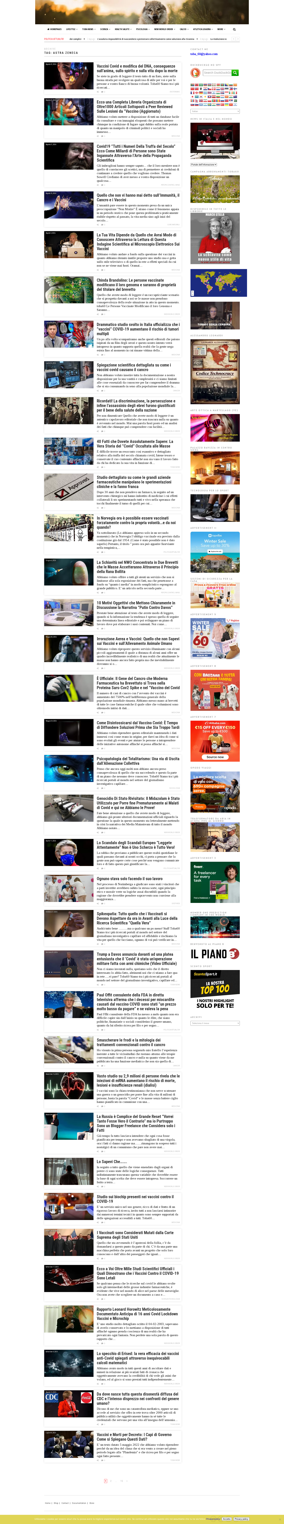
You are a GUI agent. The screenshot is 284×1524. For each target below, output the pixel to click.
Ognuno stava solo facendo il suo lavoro (130, 878)
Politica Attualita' (172, 552)
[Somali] (201, 104)
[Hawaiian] (210, 92)
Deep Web (176, 903)
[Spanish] (205, 104)
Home (47, 1503)
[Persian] (205, 100)
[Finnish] (235, 88)
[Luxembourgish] (222, 96)
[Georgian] (197, 92)
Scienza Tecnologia (171, 1299)
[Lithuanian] (218, 96)
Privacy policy (213, 1519)
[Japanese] (192, 96)
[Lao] (210, 96)
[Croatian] (205, 88)
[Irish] (231, 92)
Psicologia (141, 29)
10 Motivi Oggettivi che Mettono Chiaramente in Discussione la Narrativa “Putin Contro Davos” (136, 605)
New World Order (163, 29)
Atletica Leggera (202, 29)
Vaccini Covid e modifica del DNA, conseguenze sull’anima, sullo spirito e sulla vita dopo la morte (137, 68)
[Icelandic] (222, 92)
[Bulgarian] (231, 84)
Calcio (183, 29)
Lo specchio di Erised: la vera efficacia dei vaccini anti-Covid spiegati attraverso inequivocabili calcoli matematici (138, 1358)
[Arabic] (201, 84)
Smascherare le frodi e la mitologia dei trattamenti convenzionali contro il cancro (131, 1042)
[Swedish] (210, 104)
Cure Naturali (173, 225)
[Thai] (218, 104)
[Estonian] (227, 88)
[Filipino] (231, 88)
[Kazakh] (197, 96)
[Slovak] (192, 104)
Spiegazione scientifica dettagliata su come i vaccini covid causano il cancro (134, 367)
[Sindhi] (235, 100)
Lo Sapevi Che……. (112, 1161)
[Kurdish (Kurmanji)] (205, 96)
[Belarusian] (218, 84)
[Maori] (235, 96)
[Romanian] (218, 100)
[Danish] (214, 88)
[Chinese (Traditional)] (197, 88)
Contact (65, 1503)
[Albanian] (197, 84)
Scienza (104, 29)
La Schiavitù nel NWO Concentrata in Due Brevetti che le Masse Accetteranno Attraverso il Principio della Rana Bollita (137, 567)
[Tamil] (214, 104)
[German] (201, 92)
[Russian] (222, 100)
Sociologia (174, 788)
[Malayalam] (231, 96)
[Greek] (205, 92)
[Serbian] (231, 100)
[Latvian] (214, 96)
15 (121, 1481)
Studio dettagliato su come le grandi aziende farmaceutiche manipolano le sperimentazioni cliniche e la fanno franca (134, 482)
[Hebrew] (214, 92)
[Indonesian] (227, 92)
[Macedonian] (227, 96)
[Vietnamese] (231, 104)
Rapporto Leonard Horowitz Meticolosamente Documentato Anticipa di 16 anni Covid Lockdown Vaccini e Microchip (137, 1314)
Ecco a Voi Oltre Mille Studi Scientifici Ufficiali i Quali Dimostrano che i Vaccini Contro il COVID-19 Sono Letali (138, 1273)
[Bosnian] (227, 84)
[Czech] (210, 88)
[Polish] (210, 100)
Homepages (56, 29)
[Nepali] (197, 100)
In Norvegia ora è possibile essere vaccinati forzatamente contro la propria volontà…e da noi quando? (136, 523)
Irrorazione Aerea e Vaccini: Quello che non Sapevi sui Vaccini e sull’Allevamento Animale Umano (138, 641)
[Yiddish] (235, 104)
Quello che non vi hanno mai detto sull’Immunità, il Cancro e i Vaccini (138, 197)
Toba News (87, 29)
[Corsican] (201, 88)
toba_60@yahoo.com (204, 54)
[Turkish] (222, 104)
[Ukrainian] (227, 104)
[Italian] (235, 92)
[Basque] (214, 84)
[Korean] (201, 96)
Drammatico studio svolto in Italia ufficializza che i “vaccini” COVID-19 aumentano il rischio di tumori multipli (138, 329)
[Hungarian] (218, 92)
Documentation (79, 1503)
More (220, 29)
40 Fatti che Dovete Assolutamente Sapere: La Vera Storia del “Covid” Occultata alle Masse (135, 444)
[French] (192, 92)
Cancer (176, 391)
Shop (56, 1503)
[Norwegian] (201, 100)
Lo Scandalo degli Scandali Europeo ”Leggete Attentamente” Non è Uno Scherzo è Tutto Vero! (136, 845)
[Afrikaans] (192, 84)
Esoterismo (175, 92)
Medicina (176, 136)
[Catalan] (235, 84)
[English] (222, 88)
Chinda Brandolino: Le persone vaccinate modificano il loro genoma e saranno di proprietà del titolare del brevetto (136, 285)
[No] (280, 1519)
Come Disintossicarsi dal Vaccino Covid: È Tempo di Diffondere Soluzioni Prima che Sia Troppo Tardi (138, 725)
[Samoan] (227, 100)
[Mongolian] (192, 100)
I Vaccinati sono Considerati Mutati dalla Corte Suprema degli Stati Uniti (135, 1235)
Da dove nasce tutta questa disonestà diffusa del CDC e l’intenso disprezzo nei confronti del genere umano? (138, 1399)
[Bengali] (222, 84)
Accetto (226, 1519)
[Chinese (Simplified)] (192, 88)
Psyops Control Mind (170, 185)
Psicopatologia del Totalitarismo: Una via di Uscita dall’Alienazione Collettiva (138, 761)
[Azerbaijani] (210, 84)
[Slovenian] (197, 104)
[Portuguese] (214, 100)
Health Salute (122, 29)
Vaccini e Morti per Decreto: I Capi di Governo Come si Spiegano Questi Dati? (134, 1437)
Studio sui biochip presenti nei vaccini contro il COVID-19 (135, 1199)
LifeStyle (70, 29)
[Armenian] (205, 84)
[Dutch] (218, 88)
